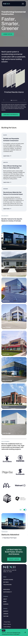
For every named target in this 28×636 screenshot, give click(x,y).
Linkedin (5, 613)
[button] (3, 100)
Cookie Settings (7, 626)
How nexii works (8, 579)
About (5, 599)
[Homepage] (23, 3)
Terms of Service (7, 624)
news (4, 601)
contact (5, 611)
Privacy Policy (7, 621)
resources (6, 589)
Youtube (5, 616)
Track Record (7, 584)
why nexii (6, 582)
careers (5, 604)
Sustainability (7, 591)
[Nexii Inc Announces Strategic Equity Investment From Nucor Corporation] (13, 632)
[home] (6, 3)
